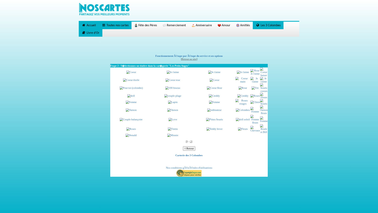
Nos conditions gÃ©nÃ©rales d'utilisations (189, 167)
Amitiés (244, 25)
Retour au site (189, 59)
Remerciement (176, 25)
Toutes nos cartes (117, 25)
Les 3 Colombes (270, 25)
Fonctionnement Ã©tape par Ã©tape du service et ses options (189, 55)
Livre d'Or (92, 33)
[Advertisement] (189, 45)
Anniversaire (203, 25)
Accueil (91, 25)
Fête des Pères (147, 25)
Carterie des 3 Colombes (189, 155)
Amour (225, 25)
